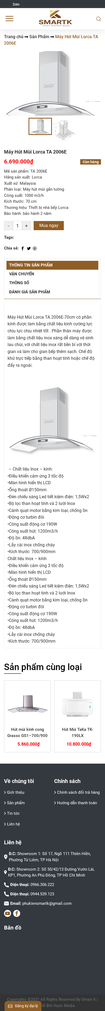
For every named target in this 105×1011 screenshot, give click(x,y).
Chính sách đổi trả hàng (78, 792)
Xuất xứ (11, 183)
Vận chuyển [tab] (21, 274)
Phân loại (12, 189)
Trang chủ (13, 36)
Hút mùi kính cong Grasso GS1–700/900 (27, 732)
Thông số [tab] (19, 282)
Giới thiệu (15, 792)
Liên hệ (13, 824)
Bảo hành (12, 213)
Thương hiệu (15, 207)
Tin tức (13, 813)
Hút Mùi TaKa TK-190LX (77, 732)
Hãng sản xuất (17, 177)
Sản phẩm (16, 802)
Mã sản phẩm (16, 171)
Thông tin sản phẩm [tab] (30, 265)
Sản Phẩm (39, 36)
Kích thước (13, 201)
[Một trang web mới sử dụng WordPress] (55, 18)
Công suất (13, 195)
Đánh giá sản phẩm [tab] (29, 292)
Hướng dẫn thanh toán (77, 802)
